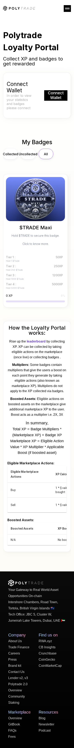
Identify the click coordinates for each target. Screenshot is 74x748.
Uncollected (28, 154)
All (46, 154)
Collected (10, 154)
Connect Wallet (56, 95)
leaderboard (36, 341)
